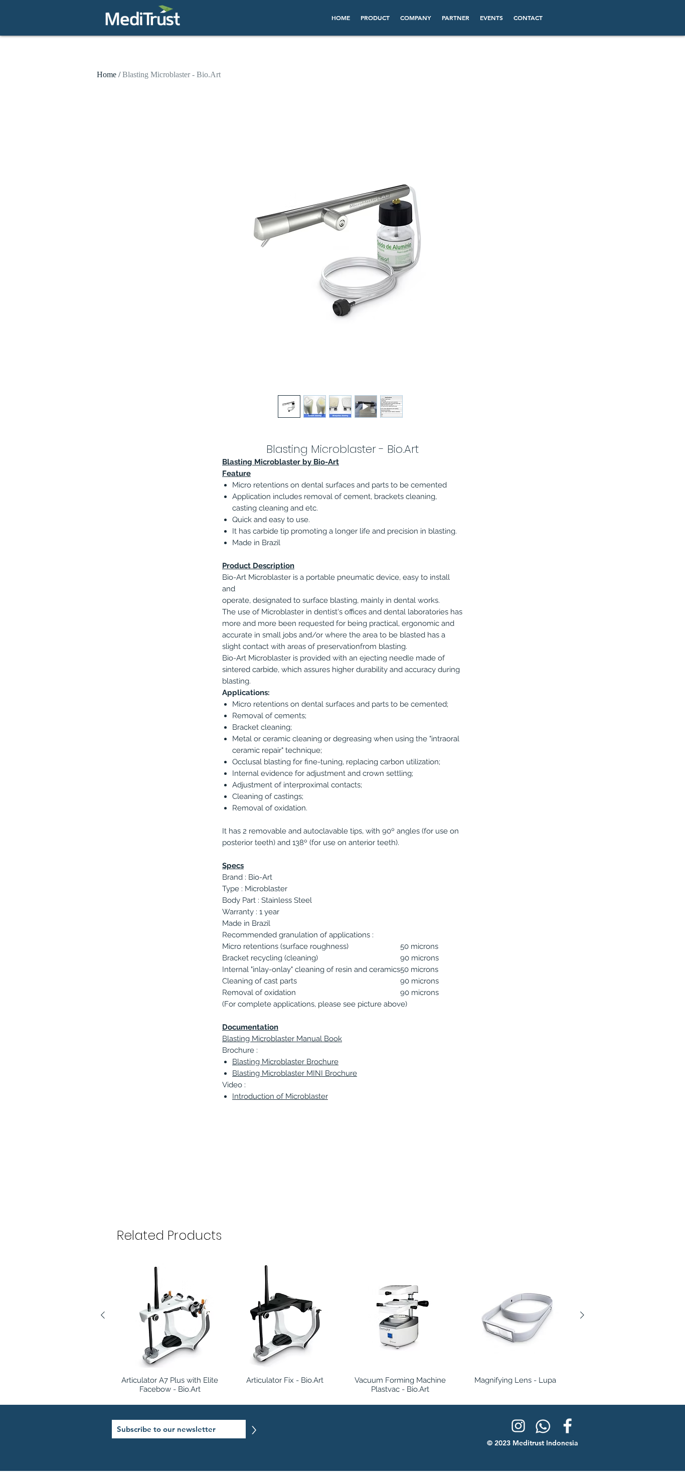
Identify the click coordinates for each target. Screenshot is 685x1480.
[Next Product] (582, 1315)
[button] (375, 17)
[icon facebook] (567, 1425)
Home (106, 74)
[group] (342, 1328)
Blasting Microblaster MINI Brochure (294, 1073)
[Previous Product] (103, 1315)
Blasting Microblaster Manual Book (282, 1038)
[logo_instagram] (518, 1425)
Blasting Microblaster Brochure (285, 1061)
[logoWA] (542, 1425)
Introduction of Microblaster (280, 1096)
